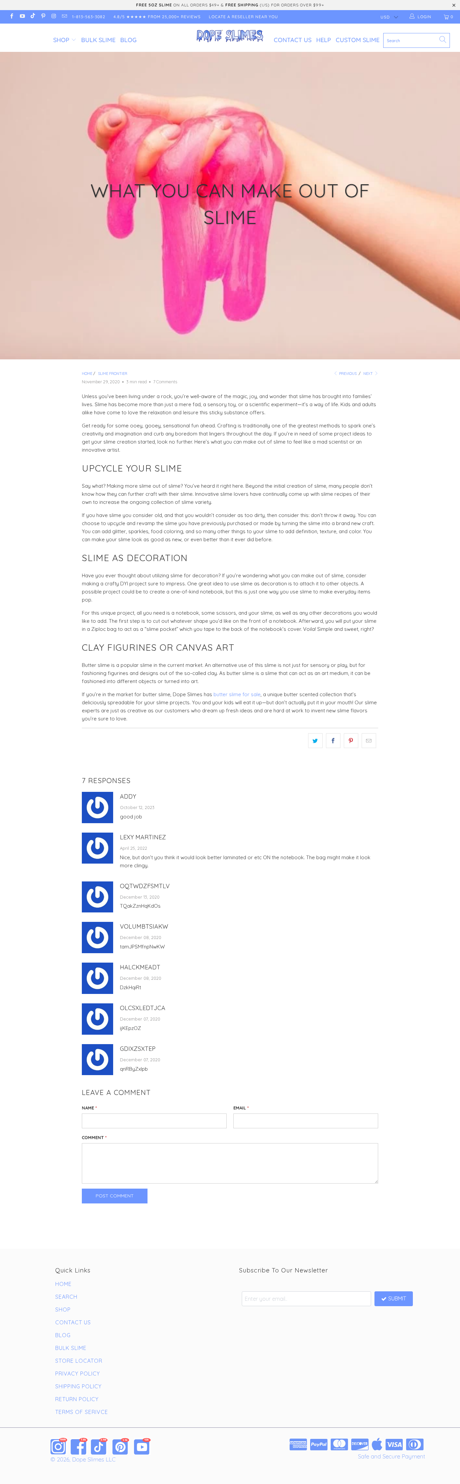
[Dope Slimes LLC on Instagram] (53, 16)
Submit (397, 1298)
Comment (94, 1137)
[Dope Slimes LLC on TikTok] (32, 16)
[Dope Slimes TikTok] (99, 1446)
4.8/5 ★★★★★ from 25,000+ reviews (157, 16)
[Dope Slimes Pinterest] (120, 1446)
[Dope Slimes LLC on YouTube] (22, 16)
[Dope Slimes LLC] (230, 36)
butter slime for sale (237, 694)
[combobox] (416, 40)
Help (323, 40)
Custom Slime (358, 40)
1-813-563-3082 (88, 16)
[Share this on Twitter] (315, 740)
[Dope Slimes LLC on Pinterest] (43, 16)
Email (241, 1107)
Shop (61, 40)
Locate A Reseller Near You (243, 16)
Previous (347, 373)
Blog (128, 40)
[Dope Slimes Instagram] (59, 1446)
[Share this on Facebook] (333, 740)
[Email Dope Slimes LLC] (64, 16)
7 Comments (165, 381)
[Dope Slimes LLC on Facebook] (11, 16)
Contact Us (292, 40)
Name (89, 1107)
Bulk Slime (98, 40)
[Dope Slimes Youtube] (142, 1446)
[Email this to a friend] (369, 740)
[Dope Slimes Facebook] (79, 1446)
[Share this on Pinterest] (351, 740)
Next (368, 373)
